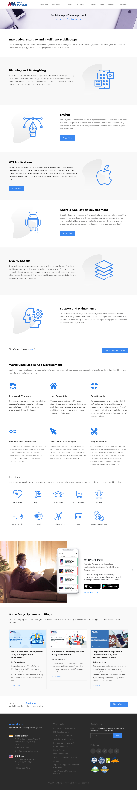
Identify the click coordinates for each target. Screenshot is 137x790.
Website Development (63, 739)
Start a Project (119, 704)
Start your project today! (114, 350)
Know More (67, 138)
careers (111, 4)
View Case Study (91, 592)
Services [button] (43, 4)
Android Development (63, 736)
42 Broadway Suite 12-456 (26, 762)
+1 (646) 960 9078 (22, 768)
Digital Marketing (60, 754)
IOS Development (61, 732)
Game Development (62, 747)
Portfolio (80, 4)
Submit (118, 736)
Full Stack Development (63, 743)
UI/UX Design (59, 750)
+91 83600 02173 (22, 748)
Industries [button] (56, 4)
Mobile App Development (64, 728)
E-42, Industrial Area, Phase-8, (27, 741)
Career (56, 761)
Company (92, 4)
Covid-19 (69, 4)
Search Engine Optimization (65, 757)
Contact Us (123, 4)
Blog (102, 4)
